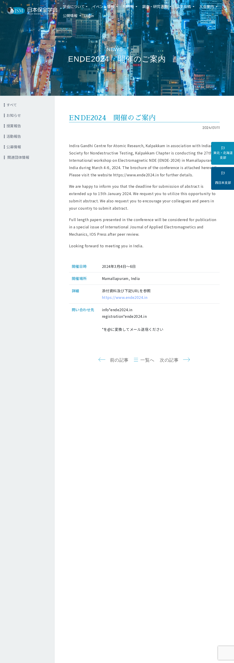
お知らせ (13, 115)
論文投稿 (184, 6)
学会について (74, 6)
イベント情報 (103, 6)
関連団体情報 (17, 157)
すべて (11, 104)
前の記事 (119, 360)
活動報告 (13, 136)
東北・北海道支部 (223, 155)
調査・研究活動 (155, 6)
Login (89, 15)
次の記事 (169, 360)
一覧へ (147, 360)
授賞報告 (13, 125)
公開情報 (70, 15)
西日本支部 (223, 182)
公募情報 (13, 146)
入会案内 (207, 6)
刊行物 (129, 6)
